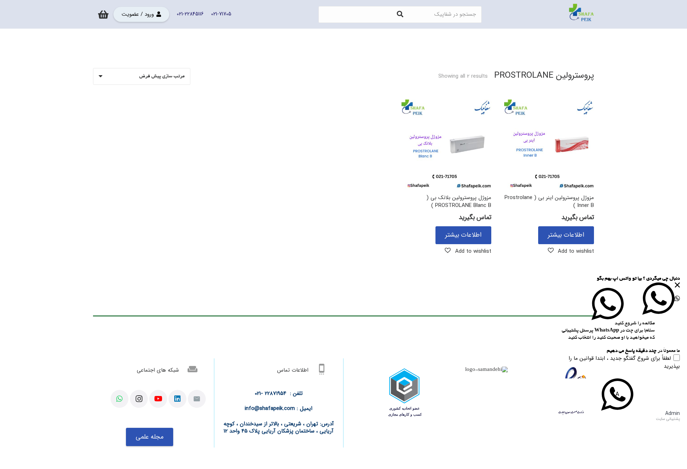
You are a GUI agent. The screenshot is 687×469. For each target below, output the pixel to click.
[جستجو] (400, 14)
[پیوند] (581, 14)
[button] (571, 251)
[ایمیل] (197, 399)
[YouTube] (158, 399)
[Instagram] (139, 399)
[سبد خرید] (103, 14)
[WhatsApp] (119, 399)
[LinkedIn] (177, 399)
